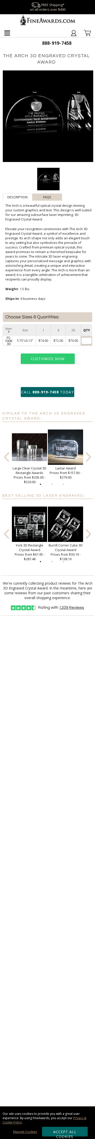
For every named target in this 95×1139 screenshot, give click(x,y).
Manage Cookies (25, 1132)
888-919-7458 (57, 43)
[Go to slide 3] (63, 484)
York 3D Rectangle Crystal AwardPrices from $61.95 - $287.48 (30, 552)
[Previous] (6, 457)
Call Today (47, 392)
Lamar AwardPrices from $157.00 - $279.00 (65, 473)
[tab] (17, 197)
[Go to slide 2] (51, 484)
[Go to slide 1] (40, 484)
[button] (7, 33)
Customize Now (48, 358)
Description (17, 197)
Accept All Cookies (65, 1132)
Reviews (71, 607)
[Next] (88, 457)
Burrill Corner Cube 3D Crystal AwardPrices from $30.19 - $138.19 (66, 552)
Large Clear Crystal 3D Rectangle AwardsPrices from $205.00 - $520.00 (29, 475)
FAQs (47, 197)
